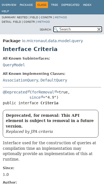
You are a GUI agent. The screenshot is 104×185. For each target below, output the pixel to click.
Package (26, 4)
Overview (9, 4)
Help (5, 11)
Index (87, 4)
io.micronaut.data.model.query (52, 41)
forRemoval (43, 92)
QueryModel (14, 65)
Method (61, 17)
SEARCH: (46, 29)
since (34, 97)
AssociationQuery (20, 80)
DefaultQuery (53, 80)
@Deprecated (15, 92)
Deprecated (70, 4)
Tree (54, 4)
